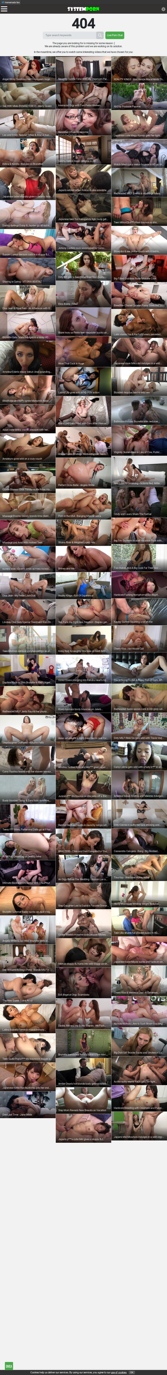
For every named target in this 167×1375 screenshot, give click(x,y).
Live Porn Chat (115, 35)
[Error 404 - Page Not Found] (83, 9)
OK (131, 1372)
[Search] (100, 35)
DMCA (9, 1366)
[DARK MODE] (163, 9)
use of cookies (118, 1372)
